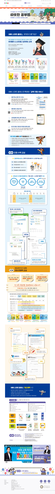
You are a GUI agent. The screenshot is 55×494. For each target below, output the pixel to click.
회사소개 (5, 480)
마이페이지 (46, 0)
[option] (27, 15)
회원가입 (43, 0)
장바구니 (48, 0)
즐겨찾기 (5, 0)
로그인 (41, 0)
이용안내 (5, 481)
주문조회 (50, 0)
